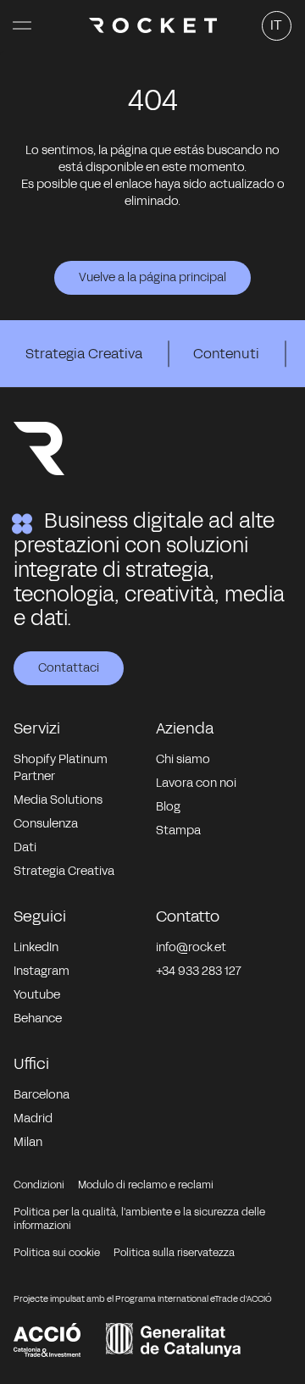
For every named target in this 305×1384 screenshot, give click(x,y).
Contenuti (226, 353)
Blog (168, 807)
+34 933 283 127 (198, 971)
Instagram (41, 971)
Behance (38, 1018)
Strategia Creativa (83, 353)
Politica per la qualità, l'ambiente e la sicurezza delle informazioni (139, 1218)
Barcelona (41, 1095)
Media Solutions (58, 800)
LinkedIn (36, 947)
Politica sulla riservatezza (174, 1252)
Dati (25, 847)
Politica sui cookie (57, 1252)
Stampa (178, 830)
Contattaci (68, 668)
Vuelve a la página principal (152, 277)
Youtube (37, 995)
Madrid (33, 1118)
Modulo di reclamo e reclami (146, 1185)
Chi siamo (183, 759)
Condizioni (39, 1185)
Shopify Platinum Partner (61, 767)
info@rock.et (191, 947)
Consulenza (46, 824)
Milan (28, 1142)
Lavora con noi (196, 783)
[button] (22, 25)
